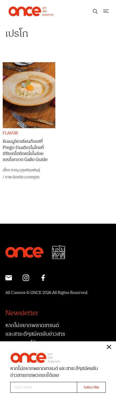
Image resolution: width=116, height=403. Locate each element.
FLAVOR (10, 133)
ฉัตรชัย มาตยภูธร (25, 177)
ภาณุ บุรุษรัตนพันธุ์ (25, 170)
